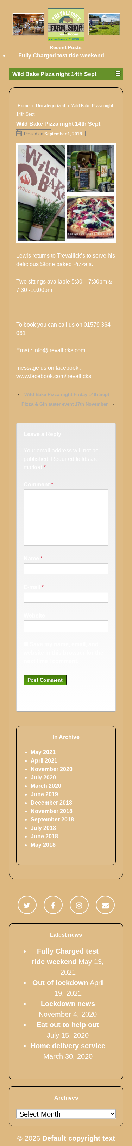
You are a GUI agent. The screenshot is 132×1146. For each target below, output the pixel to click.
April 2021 (44, 761)
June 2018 (44, 836)
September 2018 (52, 820)
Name (31, 558)
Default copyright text (77, 1138)
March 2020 (46, 786)
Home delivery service (68, 1046)
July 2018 (43, 828)
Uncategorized (50, 105)
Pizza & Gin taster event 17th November (64, 404)
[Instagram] (79, 905)
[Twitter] (27, 905)
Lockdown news (68, 1004)
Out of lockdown (60, 983)
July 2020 (43, 777)
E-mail (32, 587)
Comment (38, 484)
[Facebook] (53, 905)
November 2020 (52, 769)
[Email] (105, 905)
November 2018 (52, 811)
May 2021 (43, 752)
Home (24, 105)
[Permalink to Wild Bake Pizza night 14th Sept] (66, 193)
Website (34, 616)
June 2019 (44, 794)
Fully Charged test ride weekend (61, 56)
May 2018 (43, 845)
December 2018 (51, 803)
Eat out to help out (68, 1025)
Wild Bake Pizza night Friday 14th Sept (66, 394)
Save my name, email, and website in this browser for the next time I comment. (63, 652)
